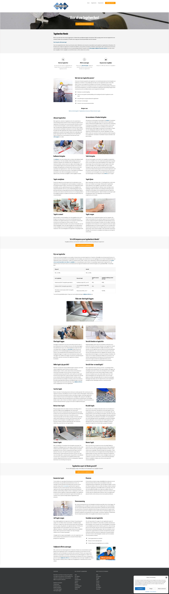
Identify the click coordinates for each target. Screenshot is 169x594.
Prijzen (92, 111)
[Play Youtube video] (84, 311)
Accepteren (140, 588)
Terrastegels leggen (57, 589)
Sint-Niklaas (77, 576)
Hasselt (97, 581)
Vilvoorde (98, 589)
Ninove (76, 582)
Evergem (76, 584)
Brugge (97, 578)
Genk (97, 579)
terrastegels (65, 486)
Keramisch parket (57, 585)
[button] (166, 577)
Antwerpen (98, 576)
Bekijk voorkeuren (162, 588)
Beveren (76, 578)
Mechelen (98, 585)
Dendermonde (78, 579)
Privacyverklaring (153, 591)
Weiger (150, 588)
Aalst (76, 574)
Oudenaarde (77, 587)
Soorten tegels (97, 111)
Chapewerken (56, 584)
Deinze (76, 589)
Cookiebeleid (147, 591)
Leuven (97, 582)
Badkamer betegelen (57, 582)
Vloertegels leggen (57, 590)
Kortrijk (97, 584)
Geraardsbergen (78, 585)
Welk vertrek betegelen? (74, 111)
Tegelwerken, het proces (85, 111)
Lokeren (76, 581)
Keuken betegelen (57, 587)
